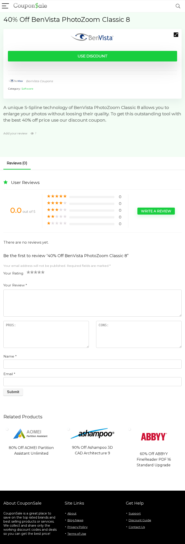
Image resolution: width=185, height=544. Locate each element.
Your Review (15, 285)
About (71, 513)
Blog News (75, 520)
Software (27, 88)
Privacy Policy (77, 527)
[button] (176, 34)
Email (9, 374)
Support (135, 513)
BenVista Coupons (39, 81)
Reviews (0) (17, 163)
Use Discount (93, 56)
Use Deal (31, 462)
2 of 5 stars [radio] (30, 272)
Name (10, 356)
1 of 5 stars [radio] (28, 272)
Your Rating (13, 273)
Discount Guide (140, 520)
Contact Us (137, 527)
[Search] (178, 6)
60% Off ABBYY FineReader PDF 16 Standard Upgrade (154, 459)
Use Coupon (153, 473)
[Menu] (5, 6)
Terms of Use (76, 533)
